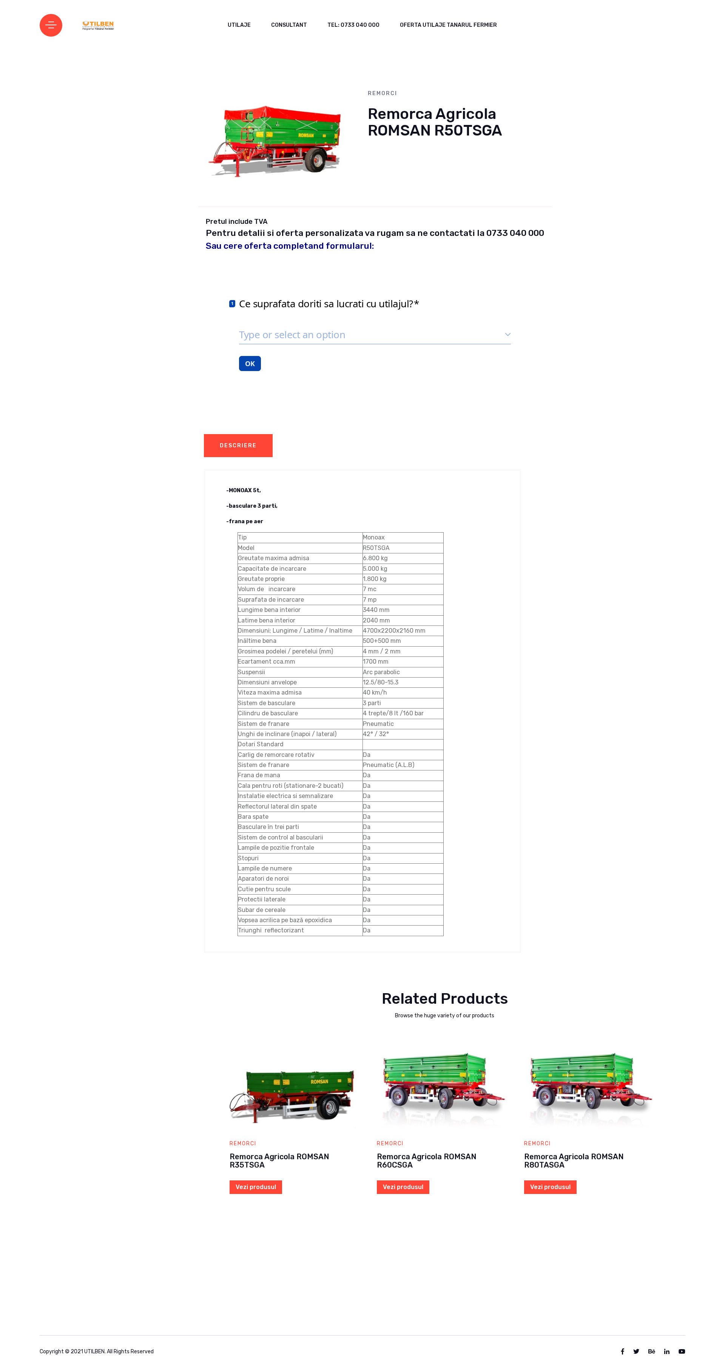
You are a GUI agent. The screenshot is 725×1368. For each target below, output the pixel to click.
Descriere (238, 445)
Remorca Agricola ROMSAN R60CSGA (427, 1160)
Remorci (382, 93)
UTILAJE (239, 25)
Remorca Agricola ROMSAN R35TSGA (279, 1160)
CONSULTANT (289, 25)
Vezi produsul (256, 1187)
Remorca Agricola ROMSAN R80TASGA (574, 1160)
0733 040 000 (515, 233)
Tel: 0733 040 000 (353, 25)
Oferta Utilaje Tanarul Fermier (448, 25)
